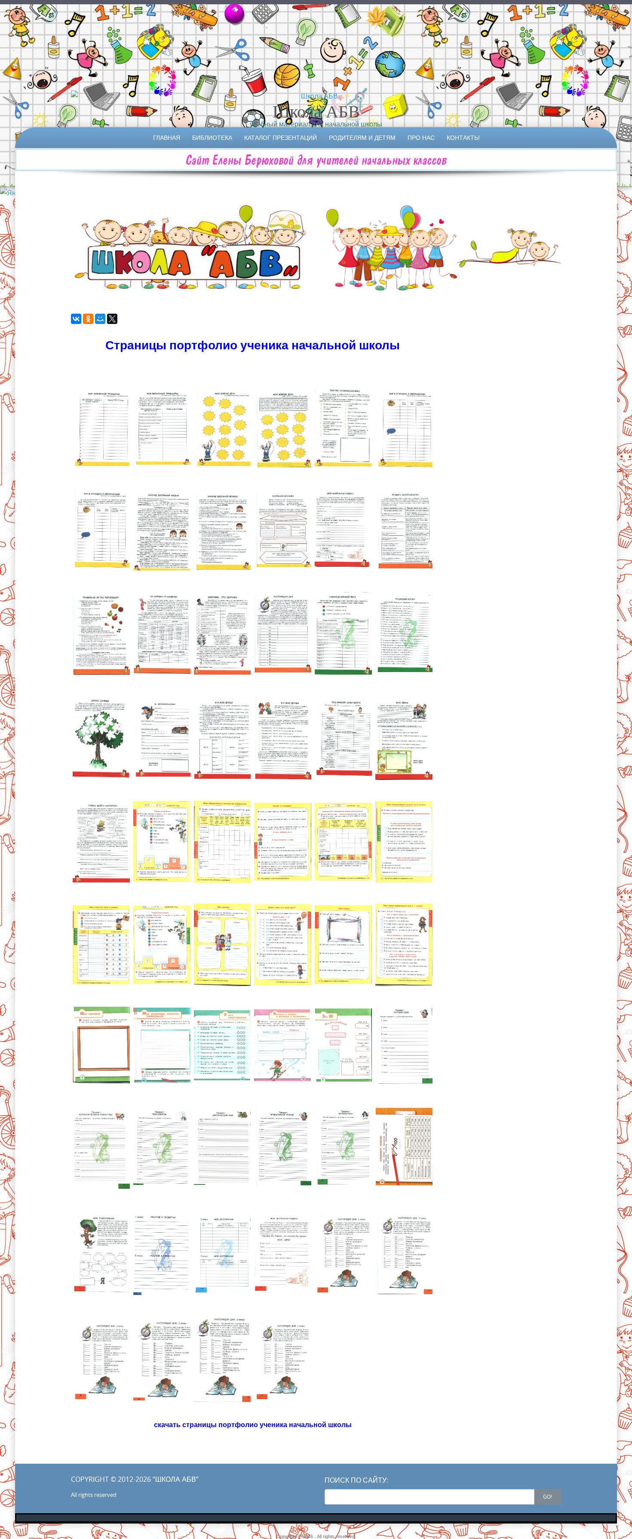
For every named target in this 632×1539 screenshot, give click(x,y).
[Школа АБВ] (316, 96)
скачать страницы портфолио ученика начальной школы (253, 1424)
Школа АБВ (316, 111)
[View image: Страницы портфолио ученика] (101, 427)
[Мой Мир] (100, 319)
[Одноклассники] (88, 319)
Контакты (463, 137)
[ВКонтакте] (76, 319)
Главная (166, 137)
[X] (112, 319)
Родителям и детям (362, 137)
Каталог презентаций (280, 137)
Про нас (421, 137)
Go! (547, 1496)
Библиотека (212, 137)
